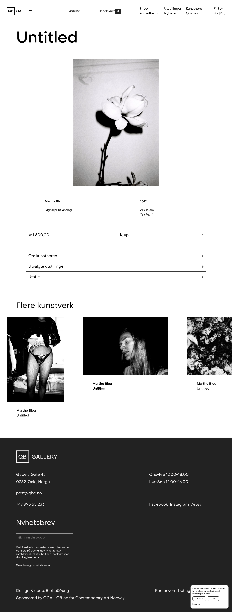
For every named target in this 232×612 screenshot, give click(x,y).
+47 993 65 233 (30, 504)
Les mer (196, 604)
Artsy (196, 504)
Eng (222, 13)
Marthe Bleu (53, 201)
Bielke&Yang (57, 590)
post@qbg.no (29, 493)
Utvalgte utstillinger (116, 266)
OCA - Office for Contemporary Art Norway (83, 597)
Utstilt (116, 276)
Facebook (158, 504)
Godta (199, 598)
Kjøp (162, 234)
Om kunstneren (116, 255)
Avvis (213, 598)
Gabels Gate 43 (31, 474)
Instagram (179, 504)
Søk (220, 9)
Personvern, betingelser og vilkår (185, 590)
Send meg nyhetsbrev (33, 565)
